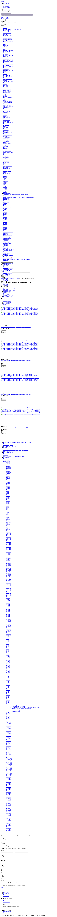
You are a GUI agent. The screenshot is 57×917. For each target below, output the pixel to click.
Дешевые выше (7, 291)
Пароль (2, 273)
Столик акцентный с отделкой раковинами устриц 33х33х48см (16, 327)
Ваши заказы (6, 900)
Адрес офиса (6, 6)
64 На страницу (7, 303)
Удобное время (4, 22)
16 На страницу (7, 301)
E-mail (2, 271)
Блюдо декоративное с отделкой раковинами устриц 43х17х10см (16, 427)
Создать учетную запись (6, 274)
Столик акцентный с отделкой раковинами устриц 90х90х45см (16, 394)
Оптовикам (6, 3)
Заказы (5, 266)
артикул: (3, 325)
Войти (2, 270)
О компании (6, 892)
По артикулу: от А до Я (8, 295)
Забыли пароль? (8, 273)
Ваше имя (3, 20)
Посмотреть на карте (8, 912)
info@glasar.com (7, 911)
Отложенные (6, 902)
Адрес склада (6, 7)
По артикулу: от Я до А (8, 296)
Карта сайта (6, 896)
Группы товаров (7, 894)
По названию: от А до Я (9, 288)
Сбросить (3, 887)
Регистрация (7, 270)
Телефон (3, 21)
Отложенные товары (8, 268)
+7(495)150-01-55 (5, 17)
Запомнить (4, 277)
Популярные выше (7, 293)
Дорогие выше (6, 292)
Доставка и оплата (7, 4)
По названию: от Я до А (9, 290)
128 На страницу (7, 304)
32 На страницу (7, 302)
